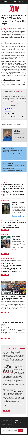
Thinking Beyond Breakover (12, 220)
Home (16, 420)
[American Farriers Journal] (5, 208)
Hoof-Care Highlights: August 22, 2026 (14, 186)
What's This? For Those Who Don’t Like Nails (13, 157)
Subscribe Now (15, 249)
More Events (5, 338)
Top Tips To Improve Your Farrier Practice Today (13, 166)
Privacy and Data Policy (20, 422)
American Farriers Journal (18, 203)
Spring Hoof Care (8, 263)
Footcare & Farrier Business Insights (13, 184)
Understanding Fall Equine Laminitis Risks (14, 223)
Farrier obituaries (7, 124)
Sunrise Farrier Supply (19, 366)
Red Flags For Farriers (8, 168)
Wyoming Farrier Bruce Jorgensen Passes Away (13, 192)
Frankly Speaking (17, 124)
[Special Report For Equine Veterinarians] (5, 242)
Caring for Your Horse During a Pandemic (12, 266)
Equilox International (18, 390)
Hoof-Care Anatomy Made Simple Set (12, 170)
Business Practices (5, 29)
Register (20, 1)
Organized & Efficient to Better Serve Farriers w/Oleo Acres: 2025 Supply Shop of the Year (13, 298)
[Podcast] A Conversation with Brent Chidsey (13, 195)
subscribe (19, 91)
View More (5, 229)
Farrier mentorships (12, 123)
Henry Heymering (7, 126)
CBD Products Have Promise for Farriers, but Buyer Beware (12, 269)
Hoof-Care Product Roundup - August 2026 (13, 188)
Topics (5, 1)
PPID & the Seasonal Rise (12, 322)
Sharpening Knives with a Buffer (12, 271)
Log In (15, 1)
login (14, 93)
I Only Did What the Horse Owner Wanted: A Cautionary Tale (13, 226)
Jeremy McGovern (6, 28)
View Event (3, 336)
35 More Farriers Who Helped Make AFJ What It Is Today (13, 151)
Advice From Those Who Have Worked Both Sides (13, 154)
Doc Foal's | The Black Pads (11, 352)
